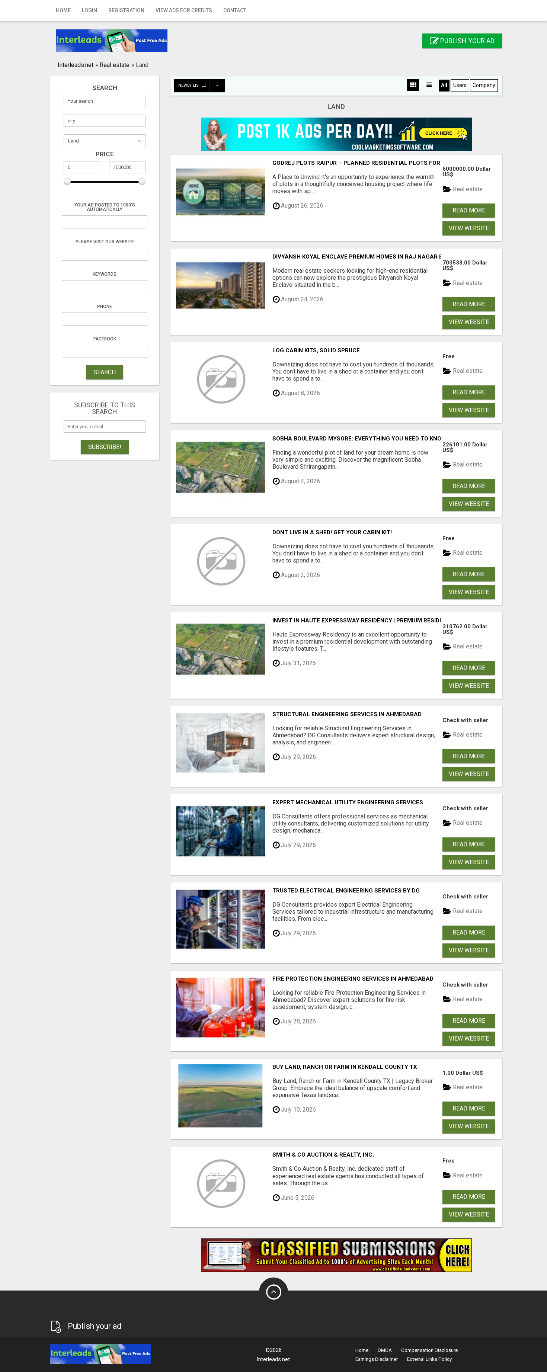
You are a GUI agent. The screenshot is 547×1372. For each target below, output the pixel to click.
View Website (469, 228)
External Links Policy (429, 1359)
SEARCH (104, 372)
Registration (126, 10)
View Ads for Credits (184, 10)
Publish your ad (467, 41)
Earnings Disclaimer (376, 1359)
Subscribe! (104, 447)
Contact (234, 10)
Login (89, 10)
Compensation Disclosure (429, 1350)
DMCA (385, 1350)
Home (63, 10)
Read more (468, 210)
